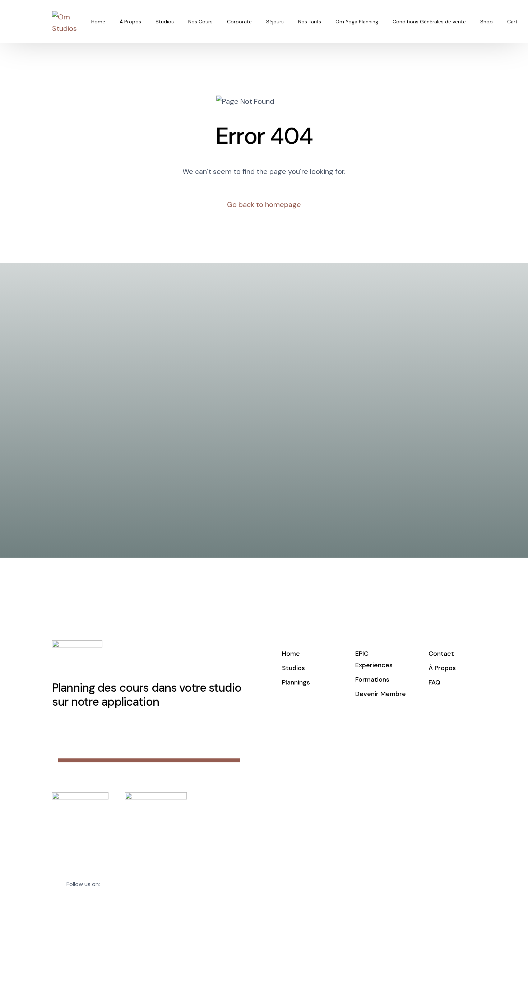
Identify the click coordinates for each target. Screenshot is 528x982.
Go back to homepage (264, 204)
